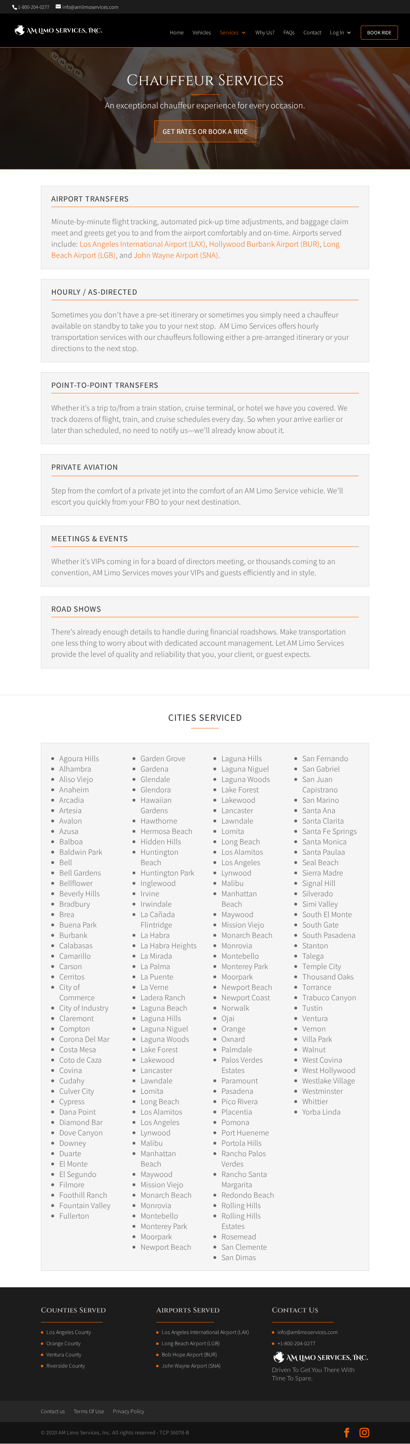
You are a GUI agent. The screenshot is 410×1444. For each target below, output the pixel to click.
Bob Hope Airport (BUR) (189, 1354)
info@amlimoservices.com (307, 1332)
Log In (337, 33)
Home (177, 33)
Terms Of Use (89, 1411)
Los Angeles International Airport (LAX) (142, 244)
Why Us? (265, 33)
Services (229, 33)
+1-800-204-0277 (296, 1343)
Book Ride (379, 32)
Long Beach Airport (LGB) (191, 1343)
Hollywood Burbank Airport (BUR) (264, 244)
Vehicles (202, 33)
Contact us (53, 1411)
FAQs (289, 33)
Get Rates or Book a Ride (205, 131)
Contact (312, 33)
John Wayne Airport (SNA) (176, 255)
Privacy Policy (128, 1411)
